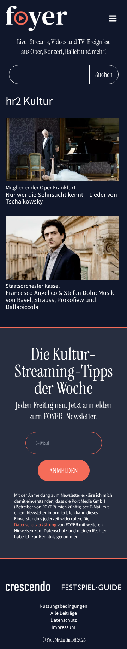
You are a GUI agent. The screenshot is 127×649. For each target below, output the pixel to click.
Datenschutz (63, 620)
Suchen (104, 74)
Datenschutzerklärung (35, 525)
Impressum (63, 627)
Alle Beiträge (63, 613)
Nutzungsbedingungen (63, 606)
